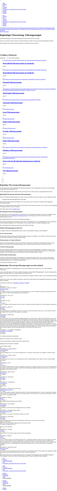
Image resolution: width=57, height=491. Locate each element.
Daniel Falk (2, 378)
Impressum (5, 474)
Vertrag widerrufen (7, 478)
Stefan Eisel (2, 417)
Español (4, 13)
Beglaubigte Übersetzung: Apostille (21, 282)
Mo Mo (1, 398)
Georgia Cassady (4, 356)
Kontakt (4, 8)
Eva (1, 301)
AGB (4, 477)
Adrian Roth (2, 315)
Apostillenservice (16, 209)
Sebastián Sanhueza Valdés (6, 411)
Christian (2, 430)
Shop (4, 3)
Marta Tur (2, 308)
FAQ (4, 5)
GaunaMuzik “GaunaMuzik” (6, 331)
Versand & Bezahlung (7, 461)
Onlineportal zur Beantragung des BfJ (19, 215)
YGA (1, 364)
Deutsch (4, 10)
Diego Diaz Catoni (4, 448)
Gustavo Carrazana (4, 289)
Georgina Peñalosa (4, 350)
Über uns (5, 6)
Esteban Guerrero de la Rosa (6, 389)
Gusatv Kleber (3, 405)
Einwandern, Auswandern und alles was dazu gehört (14, 9)
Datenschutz (5, 475)
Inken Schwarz (3, 373)
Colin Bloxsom (3, 383)
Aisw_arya (2, 296)
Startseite (5, 4)
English (4, 11)
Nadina (1, 437)
